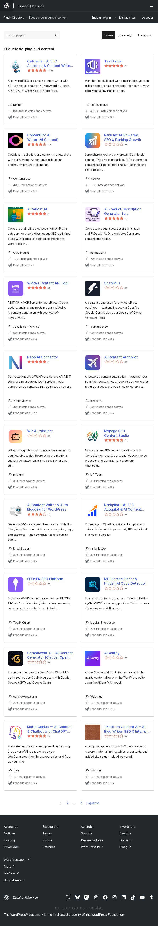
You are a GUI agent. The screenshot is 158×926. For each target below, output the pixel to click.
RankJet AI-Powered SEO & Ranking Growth (122, 137)
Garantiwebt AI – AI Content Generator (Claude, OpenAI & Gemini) (50, 655)
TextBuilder (113, 61)
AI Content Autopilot (121, 357)
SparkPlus (112, 283)
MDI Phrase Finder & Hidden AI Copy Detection (125, 581)
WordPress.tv (92, 847)
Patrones (48, 847)
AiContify (111, 653)
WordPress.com (17, 860)
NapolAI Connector (42, 357)
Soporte (86, 833)
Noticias (9, 833)
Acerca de (11, 826)
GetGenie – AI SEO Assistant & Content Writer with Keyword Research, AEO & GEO (49, 63)
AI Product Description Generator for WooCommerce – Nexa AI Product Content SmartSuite (125, 211)
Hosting (9, 840)
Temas (47, 833)
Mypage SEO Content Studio (116, 433)
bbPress (11, 873)
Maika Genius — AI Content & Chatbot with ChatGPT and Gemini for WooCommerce (49, 729)
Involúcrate (127, 826)
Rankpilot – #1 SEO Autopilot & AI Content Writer (122, 507)
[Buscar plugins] (56, 35)
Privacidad (11, 847)
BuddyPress (14, 880)
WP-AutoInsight (40, 431)
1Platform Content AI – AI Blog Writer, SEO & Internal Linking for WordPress (125, 729)
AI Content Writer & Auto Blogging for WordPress (47, 507)
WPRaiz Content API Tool (47, 283)
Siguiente (93, 803)
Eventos (125, 833)
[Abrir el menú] (152, 6)
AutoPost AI (37, 209)
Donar (125, 840)
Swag (125, 847)
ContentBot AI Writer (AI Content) (43, 137)
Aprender (87, 826)
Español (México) (25, 897)
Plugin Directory (14, 17)
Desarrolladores (92, 840)
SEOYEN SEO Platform (45, 579)
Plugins (47, 840)
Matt (9, 866)
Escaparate (50, 826)
